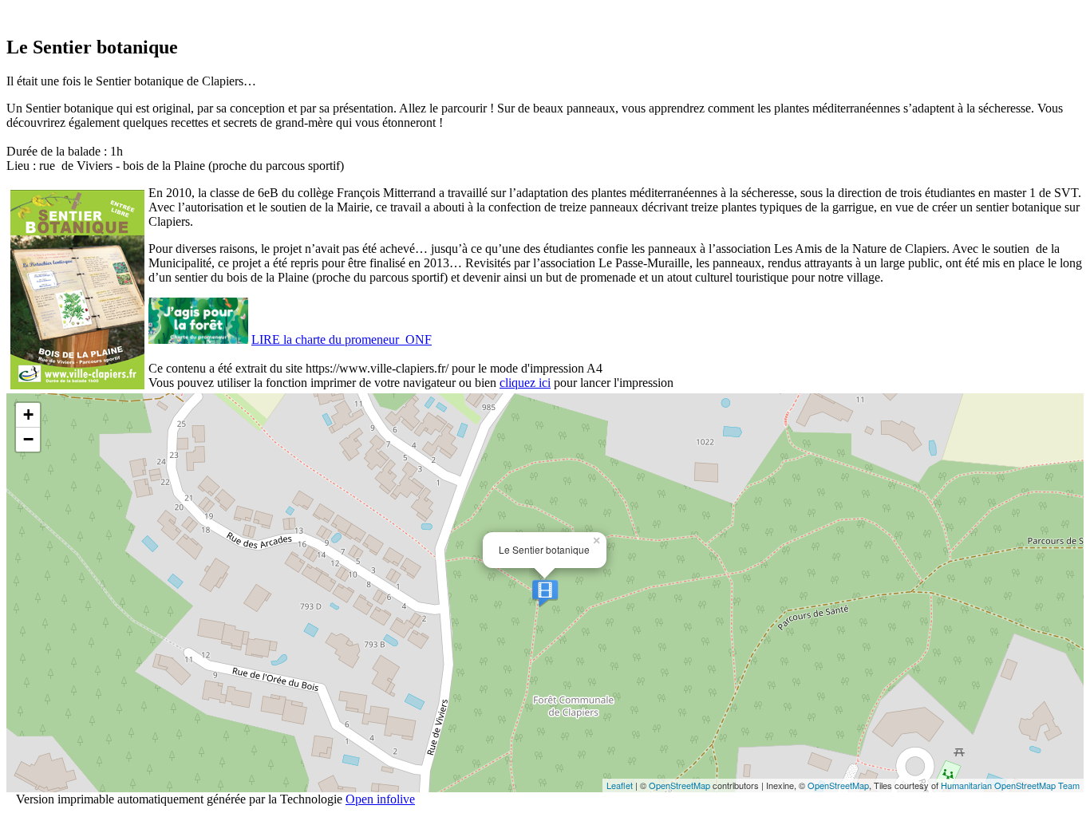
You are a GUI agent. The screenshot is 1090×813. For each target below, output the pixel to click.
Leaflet (619, 785)
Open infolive (380, 799)
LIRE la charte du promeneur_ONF (341, 339)
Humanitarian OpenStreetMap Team (1010, 785)
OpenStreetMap (679, 785)
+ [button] (28, 414)
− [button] (28, 439)
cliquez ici (525, 382)
